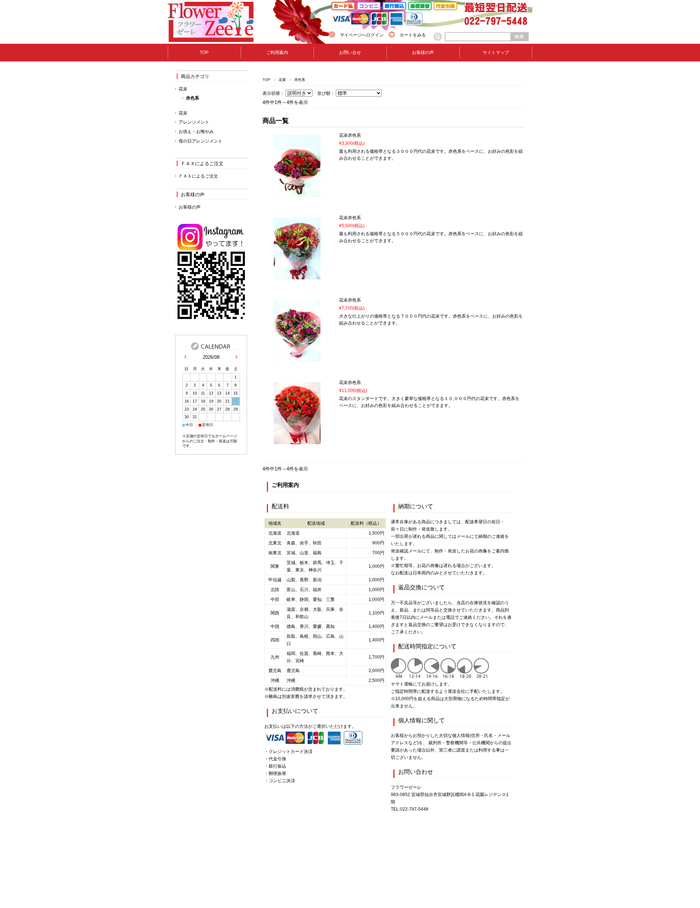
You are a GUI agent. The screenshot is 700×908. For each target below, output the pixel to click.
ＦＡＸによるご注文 (202, 163)
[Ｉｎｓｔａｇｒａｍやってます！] (211, 320)
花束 (282, 80)
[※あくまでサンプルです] (297, 193)
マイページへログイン (362, 35)
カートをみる (413, 35)
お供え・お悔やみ (196, 131)
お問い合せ (350, 52)
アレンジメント (194, 122)
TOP (204, 52)
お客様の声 (423, 52)
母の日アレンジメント (200, 141)
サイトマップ (496, 52)
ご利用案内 (277, 52)
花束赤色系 (350, 135)
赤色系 (192, 98)
